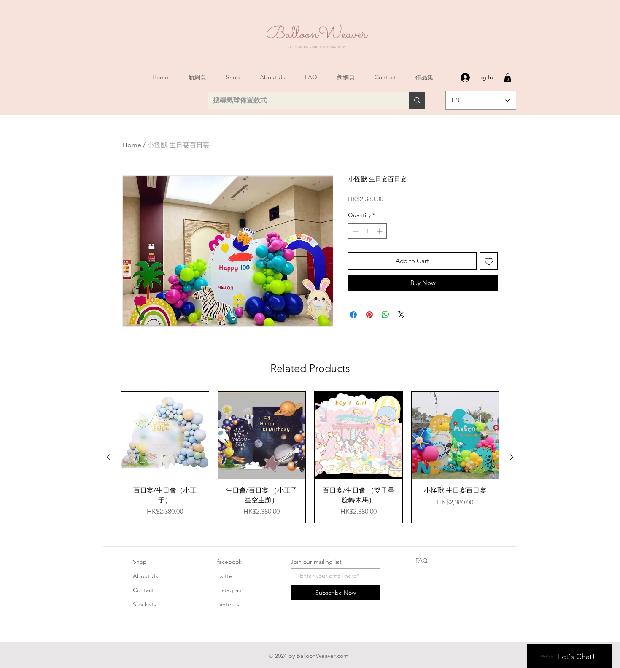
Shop (140, 562)
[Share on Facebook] (353, 315)
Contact (143, 590)
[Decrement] (354, 231)
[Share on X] (401, 315)
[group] (310, 457)
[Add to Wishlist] (489, 261)
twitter (226, 576)
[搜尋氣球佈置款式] (417, 100)
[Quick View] (165, 435)
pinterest (229, 604)
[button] (507, 77)
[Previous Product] (108, 457)
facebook (229, 562)
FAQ (421, 560)
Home (131, 145)
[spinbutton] (367, 231)
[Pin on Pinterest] (369, 315)
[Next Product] (512, 457)
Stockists (144, 604)
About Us (145, 576)
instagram (230, 590)
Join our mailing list (316, 562)
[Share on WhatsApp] (385, 315)
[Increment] (380, 231)
